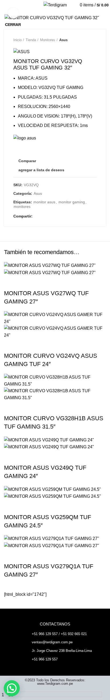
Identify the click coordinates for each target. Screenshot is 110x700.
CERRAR (13, 24)
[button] (12, 688)
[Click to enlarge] (13, 13)
